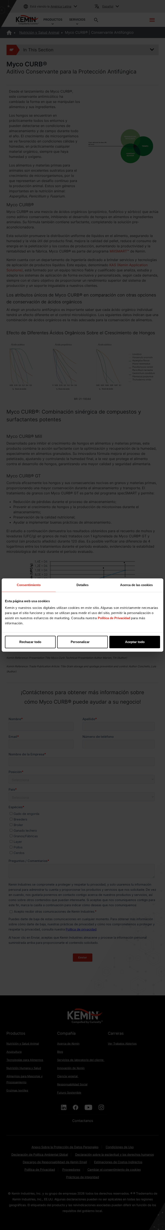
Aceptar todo (135, 642)
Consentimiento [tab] (29, 585)
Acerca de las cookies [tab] (136, 585)
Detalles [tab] (82, 585)
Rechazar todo (30, 642)
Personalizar (80, 642)
